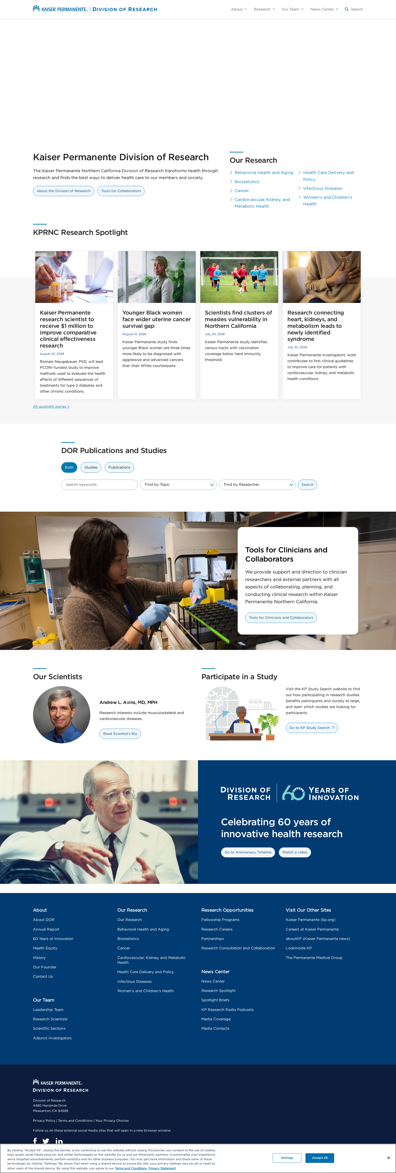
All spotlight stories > (51, 406)
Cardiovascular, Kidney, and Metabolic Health (262, 203)
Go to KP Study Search (309, 728)
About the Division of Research (64, 191)
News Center (213, 981)
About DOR (44, 920)
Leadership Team (48, 1010)
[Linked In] (59, 1141)
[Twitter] (46, 1141)
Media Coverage (216, 1019)
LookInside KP (299, 948)
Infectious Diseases (322, 189)
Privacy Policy (44, 1120)
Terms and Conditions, (131, 1168)
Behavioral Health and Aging (264, 173)
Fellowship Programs (220, 920)
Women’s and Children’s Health (327, 201)
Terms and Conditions (75, 1120)
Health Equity (45, 948)
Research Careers (217, 929)
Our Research (129, 920)
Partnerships (212, 939)
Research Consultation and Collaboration (238, 948)
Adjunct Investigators (52, 1038)
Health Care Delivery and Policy (328, 176)
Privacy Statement (162, 1168)
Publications (119, 467)
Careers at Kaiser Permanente (312, 929)
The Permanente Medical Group (314, 958)
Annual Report (46, 929)
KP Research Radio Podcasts (227, 1010)
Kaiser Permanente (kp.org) (311, 920)
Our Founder (44, 967)
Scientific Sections (49, 1028)
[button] (353, 11)
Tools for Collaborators (121, 191)
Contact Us (43, 976)
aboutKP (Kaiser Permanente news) (318, 939)
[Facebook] (35, 1141)
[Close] (389, 1158)
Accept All (319, 1158)
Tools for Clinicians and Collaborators (281, 617)
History (39, 958)
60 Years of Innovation (53, 939)
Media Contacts (215, 1028)
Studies (91, 467)
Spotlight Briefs (215, 1000)
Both (69, 467)
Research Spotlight (218, 991)
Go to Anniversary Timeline (248, 852)
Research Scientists (50, 1019)
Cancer (242, 191)
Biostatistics (247, 182)
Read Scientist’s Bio (120, 734)
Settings (287, 1158)
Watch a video (295, 852)
